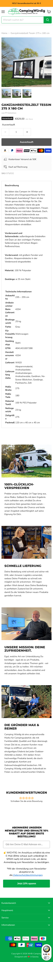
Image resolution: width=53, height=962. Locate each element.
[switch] (46, 957)
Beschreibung (12, 185)
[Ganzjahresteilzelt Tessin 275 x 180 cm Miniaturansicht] (6, 93)
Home (4, 33)
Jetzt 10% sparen (26, 883)
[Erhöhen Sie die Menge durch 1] (27, 132)
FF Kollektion (10, 113)
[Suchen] (48, 19)
